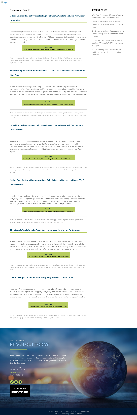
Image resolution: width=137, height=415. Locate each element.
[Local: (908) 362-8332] (12, 382)
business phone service (74, 167)
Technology (39, 113)
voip (74, 60)
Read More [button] (48, 48)
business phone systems (74, 113)
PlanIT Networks (61, 411)
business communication (65, 265)
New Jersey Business (42, 58)
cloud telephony (15, 115)
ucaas (37, 318)
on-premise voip (29, 267)
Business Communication (24, 265)
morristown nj (24, 170)
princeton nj (79, 220)
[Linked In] (20, 382)
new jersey (19, 60)
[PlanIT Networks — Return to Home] (11, 3)
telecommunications (16, 222)
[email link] (16, 382)
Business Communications (25, 58)
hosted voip (19, 267)
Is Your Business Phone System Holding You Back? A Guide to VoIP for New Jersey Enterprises (107, 43)
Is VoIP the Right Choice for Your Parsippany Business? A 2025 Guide (41, 277)
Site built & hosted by (68, 413)
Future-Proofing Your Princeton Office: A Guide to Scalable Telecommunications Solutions (107, 52)
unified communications (61, 170)
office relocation (28, 60)
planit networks (55, 60)
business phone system (73, 315)
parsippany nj (18, 318)
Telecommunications (57, 58)
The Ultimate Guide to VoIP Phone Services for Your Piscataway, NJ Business (45, 230)
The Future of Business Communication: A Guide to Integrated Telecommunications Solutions (108, 33)
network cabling (35, 170)
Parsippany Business (41, 315)
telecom (48, 267)
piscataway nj (40, 267)
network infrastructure (29, 115)
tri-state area (65, 115)
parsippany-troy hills (42, 60)
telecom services (66, 60)
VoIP (65, 58)
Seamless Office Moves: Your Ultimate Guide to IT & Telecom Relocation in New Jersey (107, 24)
